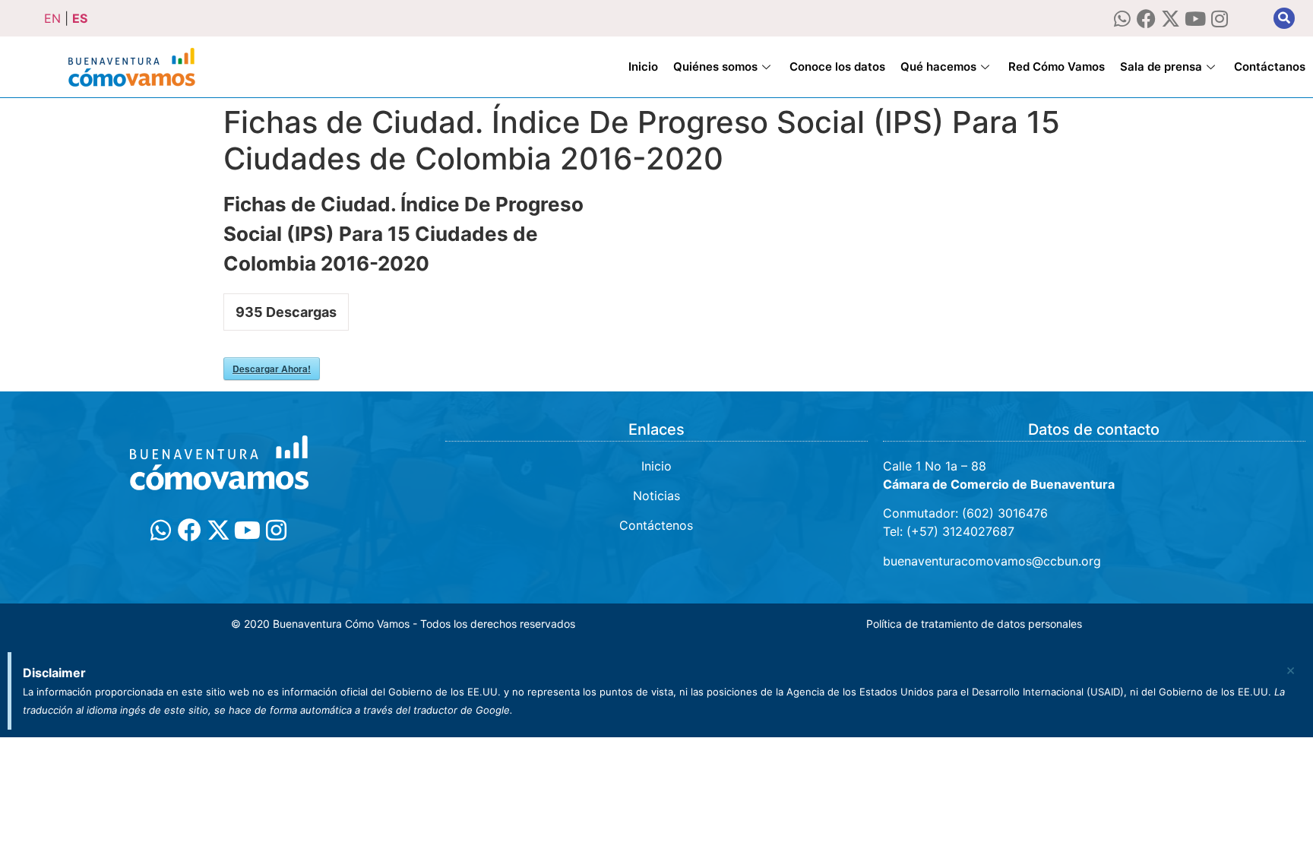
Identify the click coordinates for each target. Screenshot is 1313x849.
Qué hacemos (938, 66)
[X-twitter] (1170, 18)
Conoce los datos (837, 66)
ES (79, 18)
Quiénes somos (715, 66)
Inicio (643, 66)
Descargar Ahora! (272, 368)
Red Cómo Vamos (1056, 66)
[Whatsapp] (1121, 18)
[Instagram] (1219, 18)
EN (52, 18)
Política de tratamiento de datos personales (974, 623)
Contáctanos (1269, 66)
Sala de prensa (1161, 66)
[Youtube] (1194, 18)
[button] (1284, 18)
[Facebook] (1146, 18)
